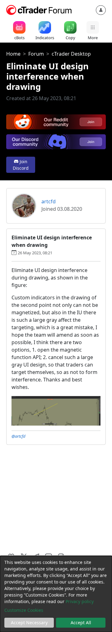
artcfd (48, 201)
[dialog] (56, 594)
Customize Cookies (23, 610)
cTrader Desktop (71, 53)
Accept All (81, 622)
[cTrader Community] (39, 9)
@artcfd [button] (19, 436)
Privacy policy (80, 601)
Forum (36, 53)
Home (13, 53)
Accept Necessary (29, 622)
